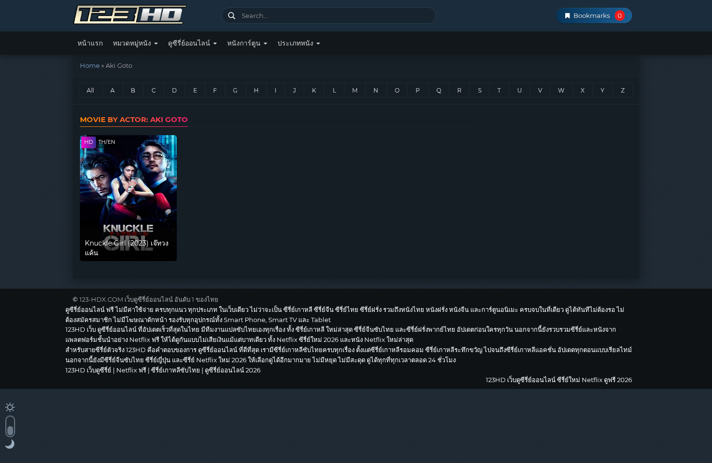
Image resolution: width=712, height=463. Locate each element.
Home (90, 65)
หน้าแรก (90, 43)
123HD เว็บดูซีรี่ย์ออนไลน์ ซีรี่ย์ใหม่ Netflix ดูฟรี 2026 (144, 13)
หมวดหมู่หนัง (133, 43)
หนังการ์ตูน (245, 43)
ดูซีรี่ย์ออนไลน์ (190, 43)
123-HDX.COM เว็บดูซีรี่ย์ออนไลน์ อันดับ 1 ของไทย (148, 299)
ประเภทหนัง (296, 43)
